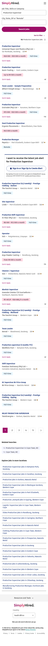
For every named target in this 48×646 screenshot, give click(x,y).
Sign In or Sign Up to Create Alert (27, 168)
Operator (5, 233)
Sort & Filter (38, 35)
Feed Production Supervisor (13, 123)
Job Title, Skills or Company (13, 9)
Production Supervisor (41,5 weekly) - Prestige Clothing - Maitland (21, 311)
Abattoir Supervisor (10, 289)
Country (16, 610)
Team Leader (7, 329)
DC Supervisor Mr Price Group (14, 382)
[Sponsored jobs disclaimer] (45, 39)
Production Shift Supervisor (13, 215)
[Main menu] (45, 3)
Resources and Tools (22, 598)
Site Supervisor (8, 202)
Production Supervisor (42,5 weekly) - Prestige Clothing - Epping (21, 396)
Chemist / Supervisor (10, 271)
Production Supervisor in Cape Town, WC (22, 448)
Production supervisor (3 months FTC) (17, 345)
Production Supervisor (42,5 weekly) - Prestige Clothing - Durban (21, 184)
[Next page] (40, 430)
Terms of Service (30, 629)
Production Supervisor (11, 46)
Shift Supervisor (8, 364)
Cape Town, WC (12, 452)
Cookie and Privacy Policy (32, 176)
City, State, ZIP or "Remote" (13, 18)
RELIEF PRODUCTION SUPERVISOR (15, 413)
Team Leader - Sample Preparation (16, 86)
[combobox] (24, 12)
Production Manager (10, 139)
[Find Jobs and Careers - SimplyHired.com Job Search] (10, 3)
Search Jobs (24, 29)
